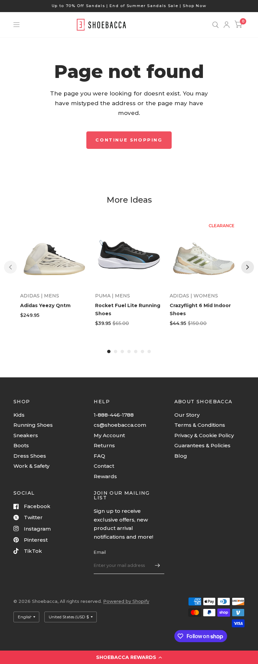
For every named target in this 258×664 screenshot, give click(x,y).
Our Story (187, 415)
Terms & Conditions (199, 425)
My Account (109, 435)
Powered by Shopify (126, 601)
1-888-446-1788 (114, 415)
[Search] (215, 24)
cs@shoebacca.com (120, 425)
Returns (104, 445)
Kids (19, 415)
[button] (129, 657)
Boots (21, 445)
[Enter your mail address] (157, 565)
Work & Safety (31, 466)
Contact (104, 466)
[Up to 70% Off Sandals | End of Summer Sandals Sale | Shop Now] (129, 6)
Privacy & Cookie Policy (204, 435)
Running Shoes (33, 425)
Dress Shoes (29, 456)
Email (100, 552)
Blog (180, 456)
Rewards (105, 476)
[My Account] (226, 24)
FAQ (99, 456)
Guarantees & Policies (202, 445)
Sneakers (25, 435)
